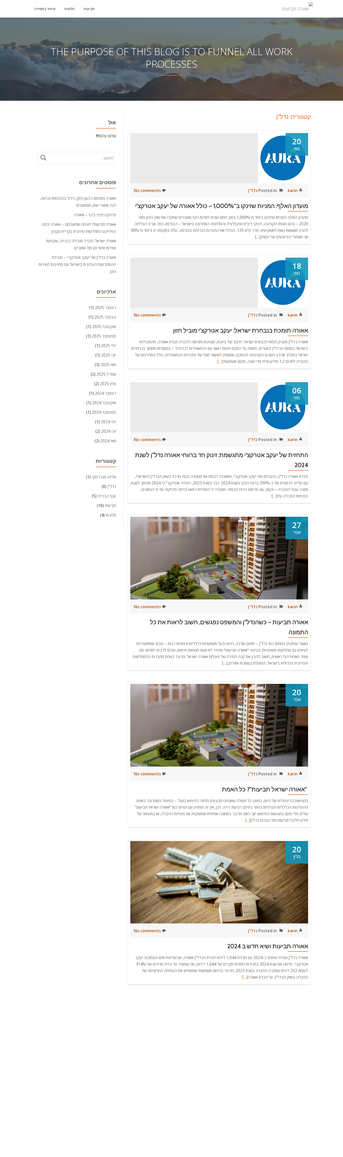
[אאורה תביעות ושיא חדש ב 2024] (219, 882)
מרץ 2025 (108, 383)
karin (293, 190)
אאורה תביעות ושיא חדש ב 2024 (267, 946)
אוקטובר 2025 (104, 326)
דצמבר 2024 (105, 393)
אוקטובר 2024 (104, 402)
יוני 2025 (108, 355)
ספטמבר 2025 (104, 336)
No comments (147, 190)
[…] (257, 237)
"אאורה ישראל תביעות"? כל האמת (265, 789)
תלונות (70, 9)
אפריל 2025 (106, 374)
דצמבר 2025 (105, 307)
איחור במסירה (44, 9)
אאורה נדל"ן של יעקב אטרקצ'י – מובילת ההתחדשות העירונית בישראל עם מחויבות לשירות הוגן (77, 264)
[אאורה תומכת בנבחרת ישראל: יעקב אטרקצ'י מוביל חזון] (283, 282)
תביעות (89, 9)
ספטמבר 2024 (104, 412)
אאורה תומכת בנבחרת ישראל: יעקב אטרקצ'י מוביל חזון (240, 330)
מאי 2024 (108, 441)
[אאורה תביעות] (298, 9)
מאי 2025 (108, 364)
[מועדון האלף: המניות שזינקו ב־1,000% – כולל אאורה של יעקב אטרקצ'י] (283, 157)
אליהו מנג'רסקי (104, 477)
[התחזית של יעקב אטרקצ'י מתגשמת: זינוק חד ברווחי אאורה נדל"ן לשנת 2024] (283, 406)
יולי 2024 (108, 422)
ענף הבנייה (107, 496)
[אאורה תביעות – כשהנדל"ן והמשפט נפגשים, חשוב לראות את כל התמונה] (219, 557)
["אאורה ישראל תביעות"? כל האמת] (219, 724)
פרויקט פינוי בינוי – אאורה (95, 215)
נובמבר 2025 (105, 317)
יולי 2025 (108, 345)
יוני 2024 (108, 431)
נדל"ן (252, 190)
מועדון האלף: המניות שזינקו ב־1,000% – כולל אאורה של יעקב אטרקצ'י (221, 205)
